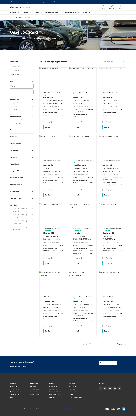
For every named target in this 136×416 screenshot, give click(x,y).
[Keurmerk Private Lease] (123, 409)
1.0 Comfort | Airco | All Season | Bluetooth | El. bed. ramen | (112, 171)
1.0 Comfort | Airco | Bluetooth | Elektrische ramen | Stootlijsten (81, 171)
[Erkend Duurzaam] (118, 409)
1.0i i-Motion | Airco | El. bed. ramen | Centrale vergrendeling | (51, 239)
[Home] (20, 7)
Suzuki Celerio (79, 165)
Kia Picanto (78, 97)
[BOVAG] (112, 409)
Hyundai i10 (107, 97)
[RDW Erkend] (107, 409)
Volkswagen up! (50, 301)
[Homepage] (11, 17)
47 (90, 344)
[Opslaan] (64, 69)
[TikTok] (119, 388)
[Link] (100, 388)
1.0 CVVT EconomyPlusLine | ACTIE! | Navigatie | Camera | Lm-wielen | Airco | (82, 307)
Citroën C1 (48, 97)
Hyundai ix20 (108, 233)
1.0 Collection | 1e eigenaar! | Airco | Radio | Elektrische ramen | (53, 103)
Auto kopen (18, 17)
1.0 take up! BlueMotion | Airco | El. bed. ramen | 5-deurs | (52, 307)
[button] (121, 344)
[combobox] (22, 86)
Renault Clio (107, 301)
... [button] (83, 344)
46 (87, 344)
